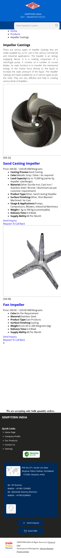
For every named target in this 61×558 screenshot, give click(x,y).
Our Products (11, 440)
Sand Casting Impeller (21, 163)
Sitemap (9, 448)
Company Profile (12, 436)
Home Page (10, 432)
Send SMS (32, 530)
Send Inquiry (10, 220)
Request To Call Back (14, 223)
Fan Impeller (13, 304)
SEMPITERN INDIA (33, 15)
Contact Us (10, 444)
